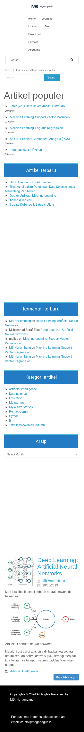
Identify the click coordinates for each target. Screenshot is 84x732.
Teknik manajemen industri (27, 425)
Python (14, 416)
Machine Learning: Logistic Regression (36, 128)
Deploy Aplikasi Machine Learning (33, 195)
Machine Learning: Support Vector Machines (40, 117)
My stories (16, 402)
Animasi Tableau (21, 200)
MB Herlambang (20, 321)
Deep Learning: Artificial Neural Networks (57, 567)
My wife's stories (21, 407)
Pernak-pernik (18, 411)
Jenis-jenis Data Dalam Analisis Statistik (37, 106)
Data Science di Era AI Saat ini (30, 182)
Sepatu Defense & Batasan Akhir (32, 204)
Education (15, 398)
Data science (18, 394)
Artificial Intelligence (23, 389)
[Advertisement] (42, 255)
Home (7, 70)
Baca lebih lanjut (66, 677)
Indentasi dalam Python (26, 150)
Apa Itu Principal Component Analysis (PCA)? (40, 139)
